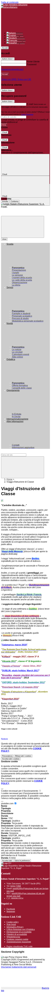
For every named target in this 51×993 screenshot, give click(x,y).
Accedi (5, 48)
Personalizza (7, 756)
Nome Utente (33, 61)
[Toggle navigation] (22, 227)
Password (31, 64)
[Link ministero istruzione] (14, 5)
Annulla (5, 201)
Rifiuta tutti (23, 756)
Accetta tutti (10, 759)
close (4, 239)
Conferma (14, 201)
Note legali (11, 924)
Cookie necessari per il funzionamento (20, 791)
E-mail (30, 104)
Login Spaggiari (27, 114)
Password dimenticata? (12, 69)
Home (9, 479)
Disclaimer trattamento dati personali (18, 967)
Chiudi (4, 132)
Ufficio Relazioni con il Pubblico (21, 929)
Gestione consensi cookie (17, 939)
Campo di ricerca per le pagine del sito (19, 452)
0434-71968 (15, 886)
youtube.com (7, 803)
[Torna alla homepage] (25, 205)
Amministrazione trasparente (19, 942)
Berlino (35, 558)
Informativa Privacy (15, 927)
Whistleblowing (13, 937)
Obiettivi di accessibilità (17, 934)
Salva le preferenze (22, 861)
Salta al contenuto (9, 2)
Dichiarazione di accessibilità (19, 932)
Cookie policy (13, 922)
